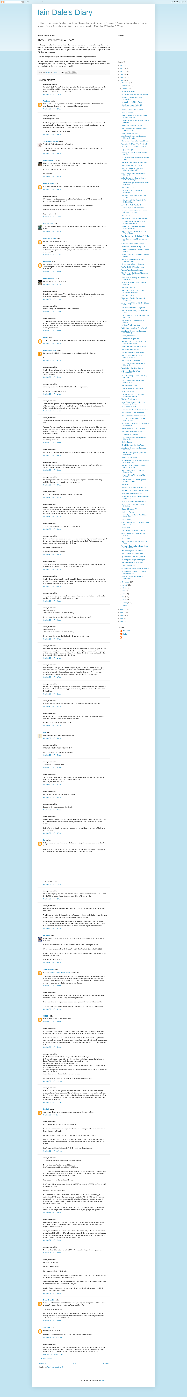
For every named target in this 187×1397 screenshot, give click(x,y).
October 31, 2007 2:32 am (52, 1253)
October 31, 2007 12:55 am (52, 1151)
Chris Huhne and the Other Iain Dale (134, 147)
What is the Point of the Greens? (132, 368)
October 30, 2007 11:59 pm (52, 1115)
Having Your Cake (127, 391)
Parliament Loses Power (129, 133)
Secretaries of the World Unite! (131, 431)
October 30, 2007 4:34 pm (52, 497)
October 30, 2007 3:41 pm (52, 360)
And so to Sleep (126, 520)
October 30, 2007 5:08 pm (52, 639)
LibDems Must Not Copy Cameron (133, 428)
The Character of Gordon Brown (132, 554)
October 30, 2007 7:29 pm (52, 986)
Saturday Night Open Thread (131, 339)
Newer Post (42, 1363)
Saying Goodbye (127, 150)
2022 (122, 65)
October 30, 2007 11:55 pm (52, 1102)
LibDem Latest (126, 442)
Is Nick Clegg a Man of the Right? (133, 352)
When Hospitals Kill (128, 566)
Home (74, 1363)
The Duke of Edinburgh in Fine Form (134, 162)
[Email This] (66, 72)
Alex (45, 732)
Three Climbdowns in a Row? (131, 125)
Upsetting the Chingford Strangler (133, 560)
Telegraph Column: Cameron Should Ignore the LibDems (134, 212)
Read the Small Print (128, 407)
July (123, 588)
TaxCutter (46, 101)
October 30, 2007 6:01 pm (52, 768)
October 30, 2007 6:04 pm (52, 797)
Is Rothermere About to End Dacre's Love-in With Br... (133, 572)
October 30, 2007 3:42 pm (52, 377)
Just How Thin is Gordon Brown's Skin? (135, 490)
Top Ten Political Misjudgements (132, 267)
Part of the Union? (127, 295)
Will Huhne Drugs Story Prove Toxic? (134, 328)
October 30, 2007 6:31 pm (52, 929)
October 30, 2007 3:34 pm (52, 343)
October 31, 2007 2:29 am (52, 1240)
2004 (122, 615)
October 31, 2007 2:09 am (52, 1213)
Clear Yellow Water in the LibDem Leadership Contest (133, 403)
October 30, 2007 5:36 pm (52, 738)
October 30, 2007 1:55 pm (52, 177)
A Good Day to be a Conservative (132, 208)
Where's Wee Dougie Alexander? (132, 270)
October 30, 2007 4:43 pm (52, 516)
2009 (122, 74)
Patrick (45, 338)
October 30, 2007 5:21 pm (52, 694)
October (125, 89)
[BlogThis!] (69, 72)
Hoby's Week (126, 527)
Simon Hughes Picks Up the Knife (133, 530)
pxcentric (46, 935)
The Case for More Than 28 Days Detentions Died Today (132, 291)
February (125, 603)
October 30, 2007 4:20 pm (52, 443)
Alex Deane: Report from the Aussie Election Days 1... (133, 137)
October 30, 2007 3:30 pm (52, 331)
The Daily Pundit (49, 969)
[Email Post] (62, 72)
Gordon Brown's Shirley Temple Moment (135, 569)
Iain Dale (46, 1109)
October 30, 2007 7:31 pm (52, 1009)
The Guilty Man (126, 484)
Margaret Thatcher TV (128, 509)
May (123, 594)
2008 (122, 77)
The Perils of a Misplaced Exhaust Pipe (134, 219)
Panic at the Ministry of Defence (132, 388)
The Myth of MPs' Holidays (130, 360)
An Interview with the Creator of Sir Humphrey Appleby (133, 222)
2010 (122, 71)
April (123, 597)
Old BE (45, 1016)
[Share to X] (71, 72)
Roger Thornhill (48, 183)
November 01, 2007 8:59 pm (53, 1354)
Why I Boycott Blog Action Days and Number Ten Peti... (133, 480)
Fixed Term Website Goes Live (131, 493)
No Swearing (126, 538)
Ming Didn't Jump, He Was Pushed (133, 445)
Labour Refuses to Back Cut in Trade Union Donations (134, 116)
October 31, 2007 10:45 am (52, 1338)
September (126, 582)
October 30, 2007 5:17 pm (52, 677)
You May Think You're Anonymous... (133, 308)
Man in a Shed (48, 224)
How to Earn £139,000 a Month (132, 110)
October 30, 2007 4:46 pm (52, 554)
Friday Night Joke (127, 187)
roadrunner (47, 262)
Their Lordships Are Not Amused (132, 413)
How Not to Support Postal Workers (133, 501)
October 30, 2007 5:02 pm (52, 620)
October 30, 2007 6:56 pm (52, 962)
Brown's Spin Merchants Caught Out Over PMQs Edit (133, 516)
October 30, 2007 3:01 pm (52, 284)
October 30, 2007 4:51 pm (52, 569)
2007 (122, 80)
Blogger (102, 1381)
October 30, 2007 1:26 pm (52, 109)
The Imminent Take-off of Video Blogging (135, 141)
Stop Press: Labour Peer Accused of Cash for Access (133, 227)
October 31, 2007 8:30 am (52, 1293)
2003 (122, 618)
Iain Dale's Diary (65, 12)
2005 (122, 612)
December (125, 83)
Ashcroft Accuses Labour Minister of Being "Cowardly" (133, 179)
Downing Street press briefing (60, 972)
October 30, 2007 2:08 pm (52, 232)
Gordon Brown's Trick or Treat (131, 102)
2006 (122, 609)
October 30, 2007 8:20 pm (52, 1022)
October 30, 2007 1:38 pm (52, 134)
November (125, 86)
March (124, 600)
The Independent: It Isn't (129, 385)
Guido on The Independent (130, 325)
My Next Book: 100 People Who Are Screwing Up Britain (133, 343)
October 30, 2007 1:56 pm (52, 217)
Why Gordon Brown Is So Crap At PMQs (135, 236)
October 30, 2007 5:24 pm (52, 706)
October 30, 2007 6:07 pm (52, 833)
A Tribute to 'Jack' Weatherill (131, 205)
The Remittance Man (50, 141)
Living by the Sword (128, 91)
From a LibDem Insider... (129, 458)
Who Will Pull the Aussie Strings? (132, 244)
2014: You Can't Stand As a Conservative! (130, 372)
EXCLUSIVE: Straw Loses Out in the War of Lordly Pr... (133, 419)
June (124, 591)
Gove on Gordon (127, 113)
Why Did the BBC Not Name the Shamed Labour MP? (132, 169)
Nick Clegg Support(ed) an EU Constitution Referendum (131, 106)
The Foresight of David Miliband (132, 563)
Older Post (105, 1363)
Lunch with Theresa (128, 287)
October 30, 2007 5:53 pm (52, 755)
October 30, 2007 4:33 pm (52, 485)
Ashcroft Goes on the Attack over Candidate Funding (132, 395)
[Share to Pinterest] (76, 72)
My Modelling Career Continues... (133, 551)
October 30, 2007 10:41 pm (52, 1081)
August (124, 585)
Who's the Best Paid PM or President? (134, 144)
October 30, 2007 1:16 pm (52, 94)
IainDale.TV (125, 216)
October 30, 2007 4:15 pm (52, 411)
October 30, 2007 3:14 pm (52, 312)
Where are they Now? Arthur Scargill (134, 346)
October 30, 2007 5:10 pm (52, 658)
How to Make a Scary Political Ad (132, 264)
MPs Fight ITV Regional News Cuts (133, 488)
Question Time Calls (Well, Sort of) (133, 557)
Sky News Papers (127, 512)
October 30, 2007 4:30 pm (52, 455)
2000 (122, 621)
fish (44, 840)
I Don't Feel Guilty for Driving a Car (133, 247)
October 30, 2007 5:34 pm (52, 726)
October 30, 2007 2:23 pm (52, 272)
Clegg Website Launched (130, 434)
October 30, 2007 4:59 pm (52, 586)
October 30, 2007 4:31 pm (52, 470)
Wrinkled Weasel (49, 160)
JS (123, 637)
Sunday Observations (128, 336)
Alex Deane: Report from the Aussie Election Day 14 (133, 174)
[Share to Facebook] (73, 72)
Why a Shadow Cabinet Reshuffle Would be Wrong (133, 260)
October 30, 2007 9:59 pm (52, 1047)
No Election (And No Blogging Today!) (134, 94)
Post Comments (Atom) (55, 1367)
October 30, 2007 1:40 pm (52, 153)
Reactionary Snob (49, 350)
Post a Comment (46, 1359)
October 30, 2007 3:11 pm (52, 299)
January (125, 606)
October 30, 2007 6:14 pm (52, 884)
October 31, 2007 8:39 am (52, 1321)
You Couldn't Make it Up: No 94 (132, 165)
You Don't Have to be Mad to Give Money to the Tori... (133, 466)
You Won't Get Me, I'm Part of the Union (134, 410)
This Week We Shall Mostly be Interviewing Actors (131, 356)
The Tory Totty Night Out (129, 399)
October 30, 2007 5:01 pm (52, 601)
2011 (122, 68)
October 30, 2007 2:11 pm (52, 255)
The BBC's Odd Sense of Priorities (133, 416)
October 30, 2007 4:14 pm (52, 394)
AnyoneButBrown (49, 238)
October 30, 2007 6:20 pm (52, 899)
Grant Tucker (126, 631)
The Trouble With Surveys (130, 349)
